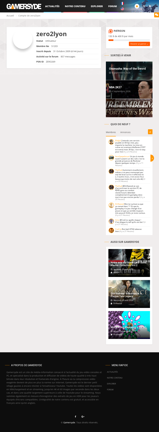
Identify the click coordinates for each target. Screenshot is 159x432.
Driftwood (119, 204)
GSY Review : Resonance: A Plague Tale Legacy (126, 295)
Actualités (52, 6)
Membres (111, 132)
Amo (117, 220)
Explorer (97, 6)
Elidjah (118, 140)
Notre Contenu (75, 6)
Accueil (10, 15)
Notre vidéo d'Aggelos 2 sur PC (128, 327)
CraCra (118, 229)
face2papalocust (122, 156)
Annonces (125, 132)
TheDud (118, 170)
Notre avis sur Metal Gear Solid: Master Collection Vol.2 (129, 264)
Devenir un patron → (139, 43)
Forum (112, 6)
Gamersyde (69, 422)
